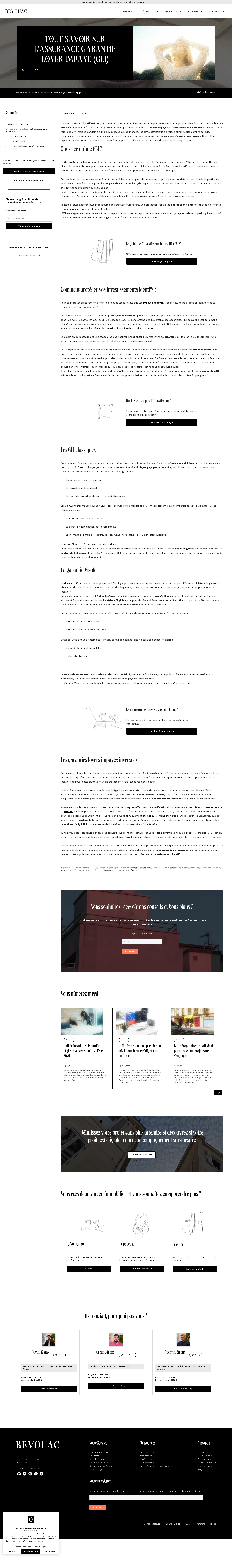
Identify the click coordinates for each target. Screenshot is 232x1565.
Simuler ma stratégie (162, 422)
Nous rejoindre (205, 1455)
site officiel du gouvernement (173, 683)
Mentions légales (152, 1524)
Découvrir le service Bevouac (29, 180)
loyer (83, 113)
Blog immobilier (148, 1459)
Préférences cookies (205, 1524)
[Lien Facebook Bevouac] (36, 1474)
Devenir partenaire (207, 1462)
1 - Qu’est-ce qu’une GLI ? (17, 124)
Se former (89, 1268)
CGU (188, 1524)
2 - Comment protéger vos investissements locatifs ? (26, 130)
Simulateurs (146, 1455)
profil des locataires (106, 196)
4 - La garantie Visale (15, 141)
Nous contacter (205, 1466)
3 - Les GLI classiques (15, 136)
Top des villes (147, 1452)
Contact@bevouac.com (30, 1468)
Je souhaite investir (142, 1154)
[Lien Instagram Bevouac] (30, 1474)
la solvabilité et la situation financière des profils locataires (118, 328)
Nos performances (98, 1462)
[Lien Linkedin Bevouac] (41, 1474)
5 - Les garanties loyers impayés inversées (24, 146)
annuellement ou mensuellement (145, 815)
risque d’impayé (185, 832)
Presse (201, 1452)
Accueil (19, 93)
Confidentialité (173, 1524)
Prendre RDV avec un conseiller (29, 171)
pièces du (207, 807)
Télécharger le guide (161, 261)
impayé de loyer (80, 596)
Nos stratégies (96, 1459)
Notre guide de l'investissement (156, 1466)
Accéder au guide (195, 1269)
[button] (128, 11)
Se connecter (216, 11)
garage (178, 213)
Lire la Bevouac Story (49, 1389)
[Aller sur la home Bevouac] (16, 11)
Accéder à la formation (162, 731)
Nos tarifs (94, 1455)
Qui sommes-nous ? (99, 1452)
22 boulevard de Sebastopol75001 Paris (30, 1461)
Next (218, 1093)
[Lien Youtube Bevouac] (24, 1474)
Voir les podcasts (142, 1268)
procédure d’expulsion (120, 354)
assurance (68, 113)
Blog (26, 93)
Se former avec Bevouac (101, 1466)
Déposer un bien (206, 1459)
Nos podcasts (147, 1462)
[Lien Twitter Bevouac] (19, 1474)
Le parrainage (96, 1469)
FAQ (200, 1469)
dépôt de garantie (186, 548)
